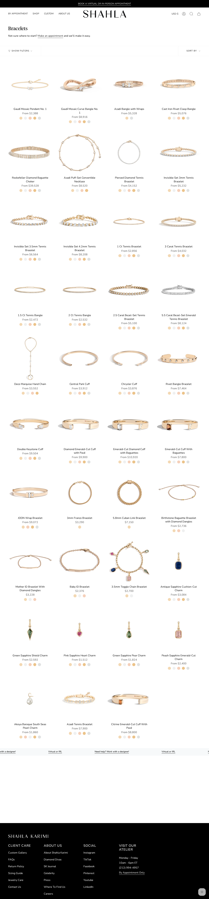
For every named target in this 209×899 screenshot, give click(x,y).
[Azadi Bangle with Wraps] (129, 83)
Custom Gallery (17, 853)
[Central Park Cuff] (79, 358)
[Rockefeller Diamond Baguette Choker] (30, 152)
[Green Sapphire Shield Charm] (30, 630)
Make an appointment (50, 36)
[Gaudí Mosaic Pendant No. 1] (30, 83)
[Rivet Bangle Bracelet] (179, 358)
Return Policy (16, 866)
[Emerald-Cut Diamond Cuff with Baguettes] (129, 424)
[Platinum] (39, 118)
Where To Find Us (54, 887)
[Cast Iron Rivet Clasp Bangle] (179, 83)
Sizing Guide (15, 873)
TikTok (87, 859)
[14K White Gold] (25, 118)
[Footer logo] (28, 836)
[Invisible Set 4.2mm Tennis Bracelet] (79, 221)
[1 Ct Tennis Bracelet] (129, 221)
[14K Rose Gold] (30, 118)
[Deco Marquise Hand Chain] (30, 358)
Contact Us (14, 887)
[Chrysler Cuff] (129, 358)
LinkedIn (88, 887)
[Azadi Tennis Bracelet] (79, 699)
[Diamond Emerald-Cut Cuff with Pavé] (79, 424)
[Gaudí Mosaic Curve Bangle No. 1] (79, 83)
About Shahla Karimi (56, 853)
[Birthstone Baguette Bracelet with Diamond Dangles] (179, 492)
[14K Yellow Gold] (20, 118)
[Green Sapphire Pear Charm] (129, 630)
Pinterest (88, 873)
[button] (36, 14)
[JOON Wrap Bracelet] (30, 492)
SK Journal (50, 866)
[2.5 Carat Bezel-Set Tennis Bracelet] (129, 290)
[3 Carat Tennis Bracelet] (179, 221)
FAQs (11, 859)
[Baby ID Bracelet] (79, 561)
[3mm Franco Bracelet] (79, 492)
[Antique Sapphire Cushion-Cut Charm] (179, 561)
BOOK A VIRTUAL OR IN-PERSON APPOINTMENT (104, 3)
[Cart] (199, 14)
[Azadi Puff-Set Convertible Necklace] (79, 152)
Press (47, 880)
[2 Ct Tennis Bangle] (79, 290)
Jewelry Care (15, 880)
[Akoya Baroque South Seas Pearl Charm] (30, 699)
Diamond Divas (53, 859)
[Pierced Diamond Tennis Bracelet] (129, 152)
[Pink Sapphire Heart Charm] (79, 630)
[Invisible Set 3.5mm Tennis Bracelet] (30, 221)
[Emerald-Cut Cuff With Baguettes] (179, 424)
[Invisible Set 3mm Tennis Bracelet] (179, 152)
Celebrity (49, 873)
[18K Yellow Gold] (34, 118)
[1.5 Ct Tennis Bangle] (30, 290)
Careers (48, 894)
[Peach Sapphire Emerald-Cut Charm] (179, 630)
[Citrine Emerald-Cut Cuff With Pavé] (129, 699)
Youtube (88, 880)
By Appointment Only (132, 872)
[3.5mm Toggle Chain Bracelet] (129, 561)
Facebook (89, 866)
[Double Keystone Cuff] (30, 424)
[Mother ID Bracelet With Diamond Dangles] (30, 561)
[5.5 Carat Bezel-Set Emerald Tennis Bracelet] (179, 290)
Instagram (89, 853)
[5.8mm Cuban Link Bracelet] (129, 492)
